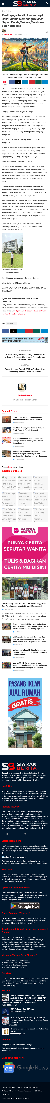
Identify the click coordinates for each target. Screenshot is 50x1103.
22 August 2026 (19, 423)
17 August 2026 (19, 459)
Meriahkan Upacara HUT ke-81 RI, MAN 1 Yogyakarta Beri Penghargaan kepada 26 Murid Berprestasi (24, 604)
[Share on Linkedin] (25, 82)
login (10, 467)
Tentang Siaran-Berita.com (11, 1087)
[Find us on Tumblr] (20, 834)
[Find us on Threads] (25, 834)
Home (4, 11)
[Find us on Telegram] (29, 834)
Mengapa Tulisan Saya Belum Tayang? (17, 1044)
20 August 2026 (19, 433)
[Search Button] (47, 3)
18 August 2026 (19, 446)
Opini (9, 11)
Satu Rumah (6, 981)
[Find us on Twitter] (7, 834)
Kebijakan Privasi (40, 311)
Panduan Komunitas (9, 314)
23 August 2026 (19, 671)
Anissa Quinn (33, 983)
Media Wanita (7, 978)
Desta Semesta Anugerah (17, 983)
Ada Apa (44, 978)
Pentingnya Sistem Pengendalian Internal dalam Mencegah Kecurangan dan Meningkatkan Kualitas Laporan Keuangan (30, 453)
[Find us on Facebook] (3, 834)
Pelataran (16, 978)
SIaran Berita (11, 1098)
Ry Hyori (14, 985)
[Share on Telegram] (45, 82)
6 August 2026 (18, 632)
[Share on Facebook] (12, 82)
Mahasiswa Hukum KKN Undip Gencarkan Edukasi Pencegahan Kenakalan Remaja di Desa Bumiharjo (30, 652)
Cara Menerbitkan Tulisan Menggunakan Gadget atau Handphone (23, 1049)
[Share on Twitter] (18, 82)
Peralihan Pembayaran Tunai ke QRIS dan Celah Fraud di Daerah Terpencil (29, 429)
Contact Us (5, 1094)
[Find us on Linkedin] (16, 834)
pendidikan (11, 324)
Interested (29, 923)
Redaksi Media (9, 34)
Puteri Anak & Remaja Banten (23, 981)
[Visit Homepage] (25, 3)
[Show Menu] (3, 3)
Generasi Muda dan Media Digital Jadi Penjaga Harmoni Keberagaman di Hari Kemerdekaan (28, 440)
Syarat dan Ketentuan (24, 311)
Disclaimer (22, 314)
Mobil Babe (36, 978)
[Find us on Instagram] (12, 834)
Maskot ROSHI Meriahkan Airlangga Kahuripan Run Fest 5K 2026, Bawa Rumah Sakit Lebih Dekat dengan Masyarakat (30, 665)
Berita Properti (26, 978)
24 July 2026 (18, 645)
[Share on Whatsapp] (38, 82)
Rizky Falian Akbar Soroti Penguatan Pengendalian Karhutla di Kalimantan (27, 418)
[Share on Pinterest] (32, 82)
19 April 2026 (22, 34)
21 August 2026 (19, 658)
